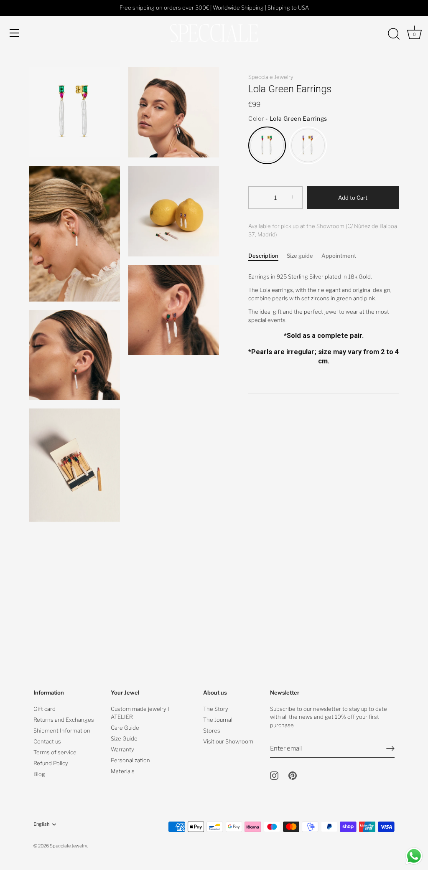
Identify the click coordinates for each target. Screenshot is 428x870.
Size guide (300, 255)
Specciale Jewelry (270, 77)
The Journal (217, 719)
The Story (215, 708)
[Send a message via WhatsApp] (414, 856)
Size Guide (124, 738)
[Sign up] (390, 748)
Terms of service (54, 752)
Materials (123, 771)
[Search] (394, 34)
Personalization (130, 760)
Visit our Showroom (228, 741)
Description (263, 255)
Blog (39, 774)
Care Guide (125, 727)
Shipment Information (61, 730)
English (41, 824)
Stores (211, 730)
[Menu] (14, 33)
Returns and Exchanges (63, 719)
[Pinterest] (292, 775)
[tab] (267, 256)
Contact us (47, 741)
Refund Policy (50, 763)
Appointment (338, 255)
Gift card (44, 708)
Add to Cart (352, 197)
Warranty (122, 749)
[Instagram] (274, 775)
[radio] (267, 145)
